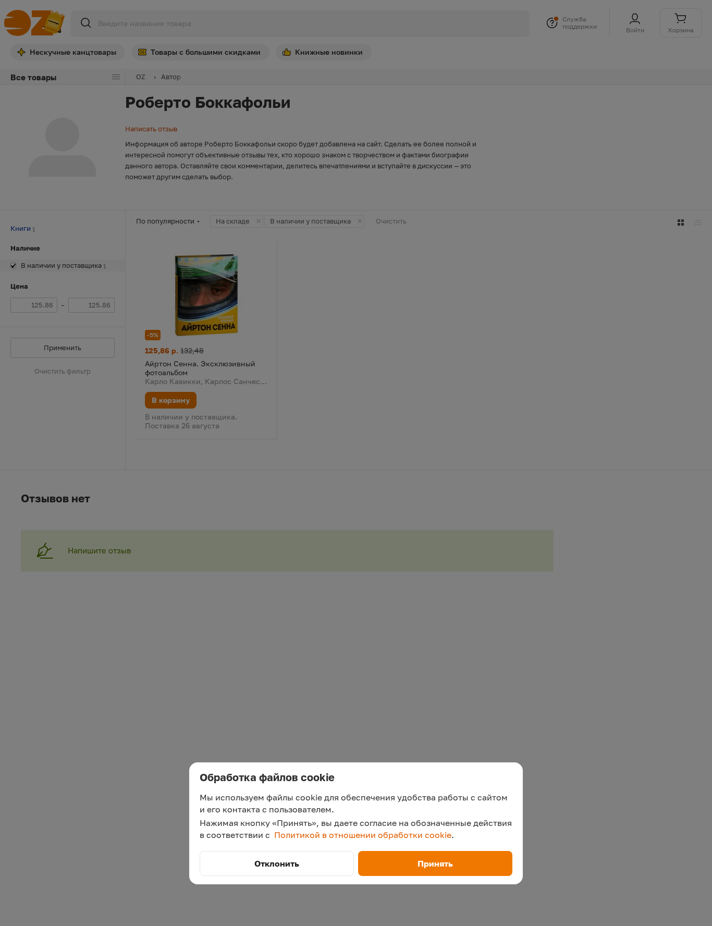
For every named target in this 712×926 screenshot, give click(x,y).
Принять (435, 863)
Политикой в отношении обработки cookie (362, 835)
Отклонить (276, 863)
